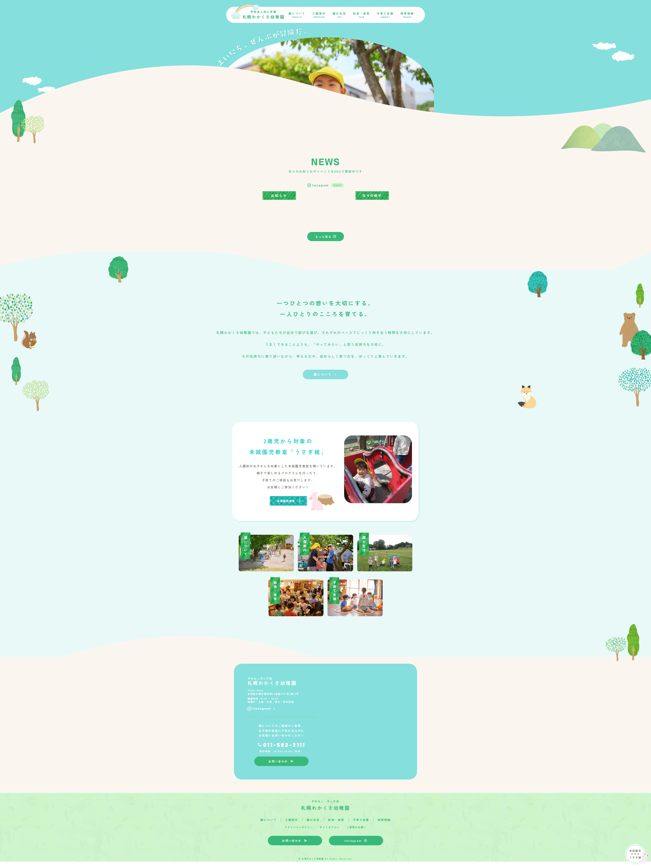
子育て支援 (361, 820)
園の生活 (313, 820)
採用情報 (384, 820)
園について (268, 820)
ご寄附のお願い (357, 827)
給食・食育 (336, 820)
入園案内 (291, 820)
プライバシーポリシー (298, 827)
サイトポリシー (330, 827)
